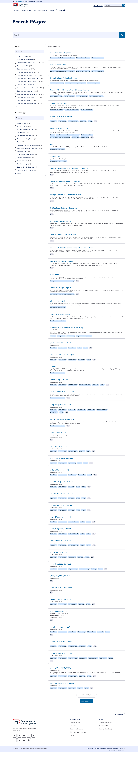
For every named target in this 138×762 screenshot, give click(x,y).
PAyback (73, 735)
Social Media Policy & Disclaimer (117, 750)
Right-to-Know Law (105, 729)
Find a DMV (73, 726)
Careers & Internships (105, 722)
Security (122, 748)
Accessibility (90, 748)
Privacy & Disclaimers (100, 748)
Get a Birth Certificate (76, 729)
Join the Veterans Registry (78, 732)
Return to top (119, 714)
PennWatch (102, 726)
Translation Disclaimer (112, 748)
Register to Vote (75, 722)
